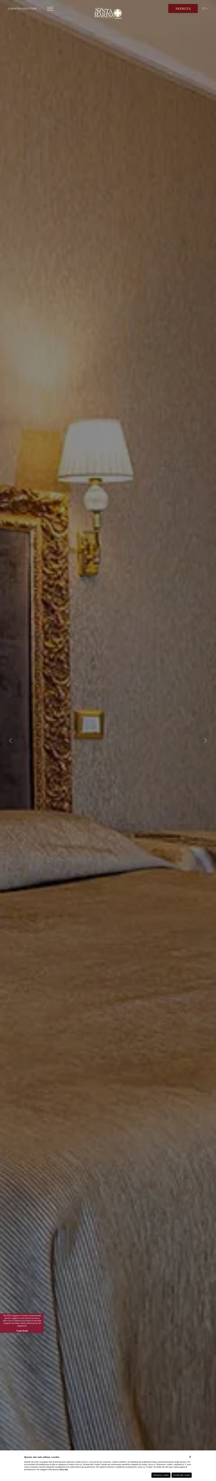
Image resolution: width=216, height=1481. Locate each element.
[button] (11, 740)
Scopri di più (22, 1331)
